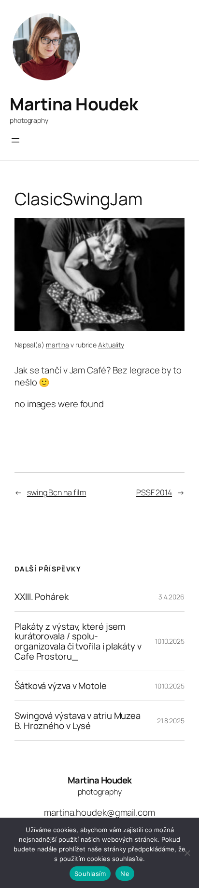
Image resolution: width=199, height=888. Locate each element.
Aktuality (111, 344)
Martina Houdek (74, 104)
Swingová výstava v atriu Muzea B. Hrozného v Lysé (77, 720)
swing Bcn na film (56, 492)
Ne (124, 873)
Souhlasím (90, 873)
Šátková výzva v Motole (60, 686)
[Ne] (187, 853)
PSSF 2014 (154, 492)
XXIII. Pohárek (41, 597)
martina (57, 344)
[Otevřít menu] (15, 140)
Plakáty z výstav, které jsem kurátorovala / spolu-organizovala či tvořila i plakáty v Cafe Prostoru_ (78, 642)
